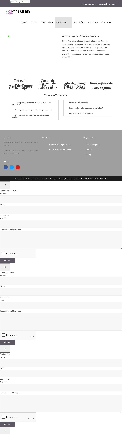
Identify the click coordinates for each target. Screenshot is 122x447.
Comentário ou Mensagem (10, 229)
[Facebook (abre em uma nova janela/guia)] (9, 3)
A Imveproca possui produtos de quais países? (33, 110)
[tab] (34, 103)
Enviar (7, 260)
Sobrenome (4, 215)
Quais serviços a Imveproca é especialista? (86, 108)
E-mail (3, 219)
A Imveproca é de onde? (78, 103)
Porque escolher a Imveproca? (81, 114)
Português (18, 1)
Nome (3, 194)
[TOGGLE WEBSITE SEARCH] (115, 22)
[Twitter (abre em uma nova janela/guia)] (7, 3)
